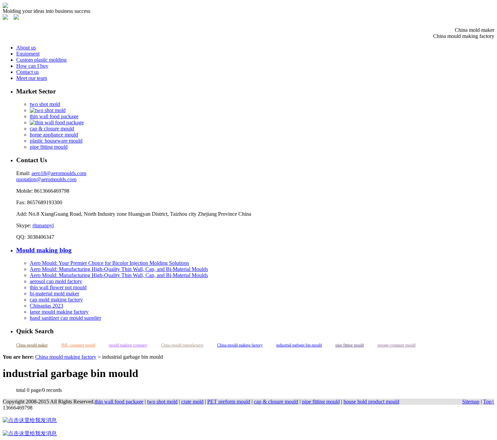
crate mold (192, 401)
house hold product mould (371, 401)
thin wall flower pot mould (58, 287)
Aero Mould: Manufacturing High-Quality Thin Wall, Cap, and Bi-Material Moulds (119, 269)
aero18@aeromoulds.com (58, 173)
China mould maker (32, 345)
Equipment (28, 54)
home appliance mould (54, 135)
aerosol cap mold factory (56, 281)
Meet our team (31, 78)
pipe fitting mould (49, 147)
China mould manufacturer (182, 345)
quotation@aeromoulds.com (46, 179)
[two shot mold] (48, 110)
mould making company (128, 345)
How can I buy (32, 66)
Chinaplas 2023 (46, 306)
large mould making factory (59, 312)
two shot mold (45, 104)
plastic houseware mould (56, 141)
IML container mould (78, 345)
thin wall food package (54, 116)
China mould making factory (240, 345)
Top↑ (488, 401)
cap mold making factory (56, 299)
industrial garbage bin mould (299, 345)
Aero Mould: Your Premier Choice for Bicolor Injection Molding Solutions (109, 263)
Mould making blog (44, 250)
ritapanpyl (43, 225)
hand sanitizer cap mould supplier (65, 318)
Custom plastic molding (41, 60)
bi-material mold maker (54, 293)
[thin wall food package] (57, 122)
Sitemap (470, 401)
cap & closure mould (52, 128)
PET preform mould (228, 401)
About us (26, 47)
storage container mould (396, 345)
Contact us (27, 72)
